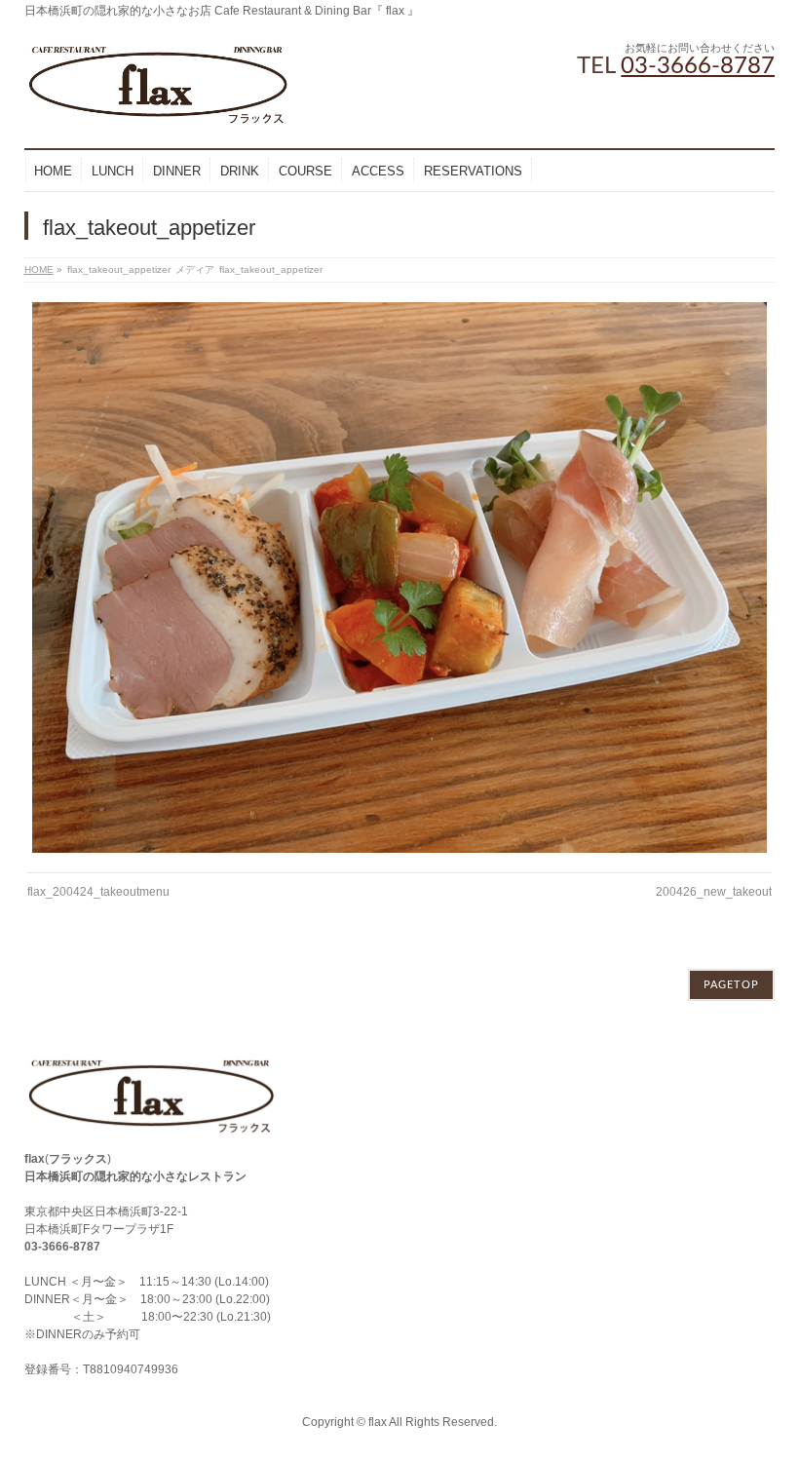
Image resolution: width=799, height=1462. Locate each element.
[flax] (158, 107)
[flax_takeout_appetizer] (399, 577)
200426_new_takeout (714, 892)
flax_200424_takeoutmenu (98, 892)
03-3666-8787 (698, 66)
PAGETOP (731, 985)
